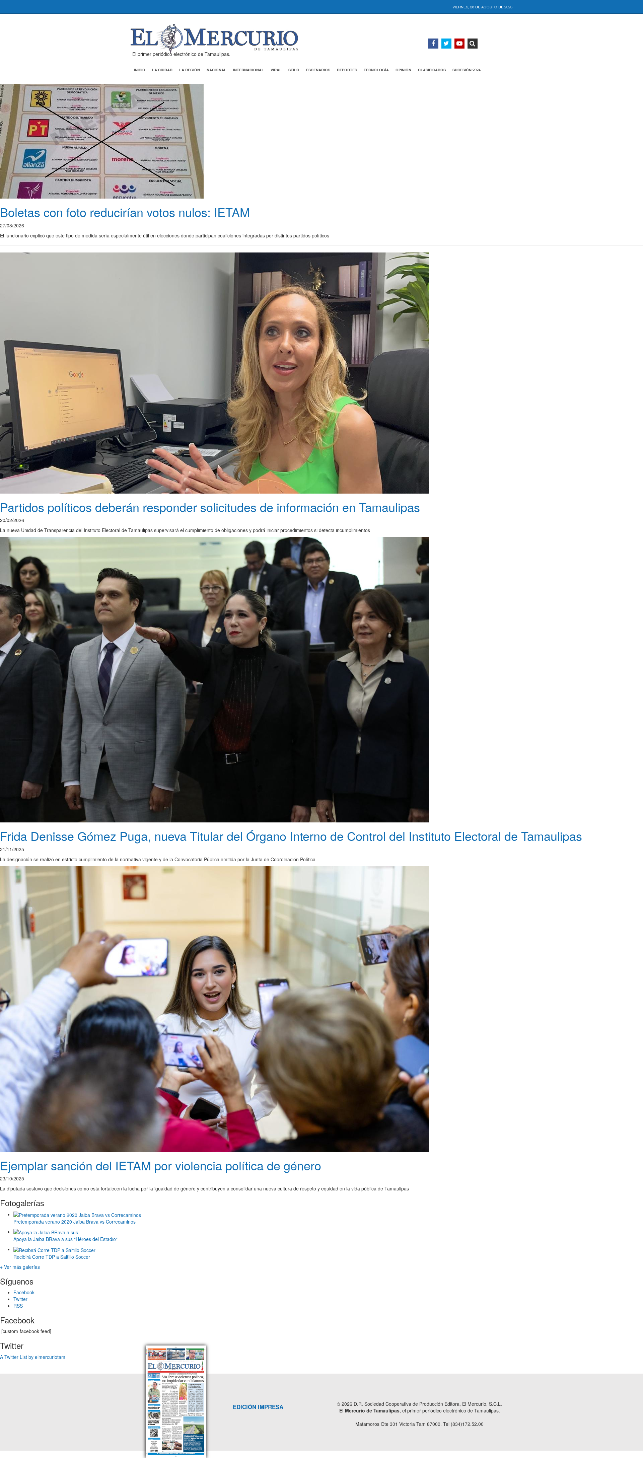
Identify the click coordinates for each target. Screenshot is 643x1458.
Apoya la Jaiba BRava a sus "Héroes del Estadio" (65, 1239)
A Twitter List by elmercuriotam (32, 1357)
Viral (276, 69)
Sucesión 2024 (466, 69)
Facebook (23, 1292)
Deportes (347, 69)
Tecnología (376, 69)
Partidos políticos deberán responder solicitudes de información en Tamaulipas (210, 506)
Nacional (216, 69)
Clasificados (432, 69)
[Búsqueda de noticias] (473, 44)
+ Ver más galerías (20, 1266)
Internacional (248, 69)
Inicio (139, 69)
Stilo (293, 69)
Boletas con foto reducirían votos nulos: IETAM (125, 211)
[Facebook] (433, 44)
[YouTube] (459, 44)
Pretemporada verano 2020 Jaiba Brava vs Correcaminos (74, 1221)
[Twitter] (446, 44)
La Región (189, 69)
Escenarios (318, 69)
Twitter (20, 1299)
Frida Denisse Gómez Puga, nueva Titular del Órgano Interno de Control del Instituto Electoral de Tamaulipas (291, 835)
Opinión (403, 69)
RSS (18, 1305)
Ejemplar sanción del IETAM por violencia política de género (160, 1165)
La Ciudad (162, 69)
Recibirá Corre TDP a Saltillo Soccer (51, 1256)
